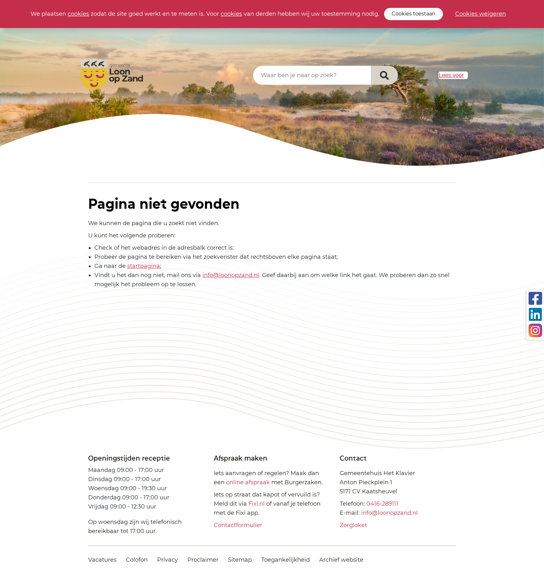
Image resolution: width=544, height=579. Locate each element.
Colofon (137, 559)
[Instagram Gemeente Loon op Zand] (535, 329)
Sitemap (240, 559)
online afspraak (248, 482)
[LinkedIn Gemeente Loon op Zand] (535, 313)
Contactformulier (238, 525)
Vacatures (102, 559)
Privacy (167, 559)
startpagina (143, 266)
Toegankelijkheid (285, 559)
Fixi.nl (256, 503)
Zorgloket (353, 525)
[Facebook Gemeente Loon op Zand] (535, 297)
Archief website (341, 559)
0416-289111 (382, 503)
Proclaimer (202, 559)
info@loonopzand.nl (230, 275)
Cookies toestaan (413, 14)
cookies (78, 13)
